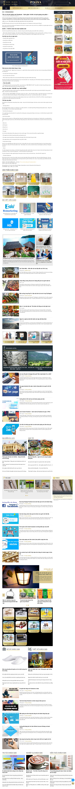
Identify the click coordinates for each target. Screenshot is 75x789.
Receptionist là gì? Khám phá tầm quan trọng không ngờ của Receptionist (37, 776)
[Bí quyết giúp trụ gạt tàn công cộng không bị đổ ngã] (11, 485)
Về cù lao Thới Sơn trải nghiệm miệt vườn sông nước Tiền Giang (14, 471)
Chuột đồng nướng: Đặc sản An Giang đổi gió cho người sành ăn (35, 280)
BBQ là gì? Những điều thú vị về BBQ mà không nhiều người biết (37, 785)
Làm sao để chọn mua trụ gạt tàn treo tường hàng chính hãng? (42, 491)
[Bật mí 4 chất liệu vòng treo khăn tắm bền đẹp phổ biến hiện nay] (10, 594)
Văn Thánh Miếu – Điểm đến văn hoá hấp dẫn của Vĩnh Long (33, 268)
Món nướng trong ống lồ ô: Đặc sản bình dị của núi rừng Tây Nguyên (36, 293)
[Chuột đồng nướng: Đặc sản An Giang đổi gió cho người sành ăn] (10, 285)
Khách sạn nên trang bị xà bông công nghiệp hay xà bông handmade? (60, 782)
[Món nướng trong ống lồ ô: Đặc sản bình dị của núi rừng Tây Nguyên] (10, 298)
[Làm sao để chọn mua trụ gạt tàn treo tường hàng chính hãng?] (42, 485)
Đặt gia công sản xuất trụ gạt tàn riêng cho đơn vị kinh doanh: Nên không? (27, 491)
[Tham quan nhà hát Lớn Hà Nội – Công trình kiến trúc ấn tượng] (14, 448)
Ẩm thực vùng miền (28, 295)
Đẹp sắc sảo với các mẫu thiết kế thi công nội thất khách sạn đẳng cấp (40, 683)
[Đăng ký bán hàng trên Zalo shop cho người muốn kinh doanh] (27, 223)
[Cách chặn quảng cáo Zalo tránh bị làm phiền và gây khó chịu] (10, 544)
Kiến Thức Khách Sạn (33, 8)
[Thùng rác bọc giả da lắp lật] (34, 191)
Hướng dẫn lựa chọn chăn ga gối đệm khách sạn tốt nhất (12, 680)
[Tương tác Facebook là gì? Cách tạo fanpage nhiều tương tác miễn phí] (45, 223)
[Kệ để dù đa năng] (9, 179)
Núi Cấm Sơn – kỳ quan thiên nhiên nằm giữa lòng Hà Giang (40, 368)
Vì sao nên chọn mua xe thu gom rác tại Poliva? (26, 600)
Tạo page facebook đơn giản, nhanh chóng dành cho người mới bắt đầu (35, 386)
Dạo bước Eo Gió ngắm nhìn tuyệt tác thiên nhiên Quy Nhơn (39, 461)
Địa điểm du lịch (28, 270)
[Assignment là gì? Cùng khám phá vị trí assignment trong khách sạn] (44, 258)
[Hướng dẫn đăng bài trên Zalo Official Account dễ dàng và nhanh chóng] (10, 731)
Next (51, 595)
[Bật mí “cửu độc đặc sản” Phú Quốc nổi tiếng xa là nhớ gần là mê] (10, 311)
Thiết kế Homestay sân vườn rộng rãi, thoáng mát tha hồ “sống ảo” (40, 680)
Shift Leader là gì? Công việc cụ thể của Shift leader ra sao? (37, 779)
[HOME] (6, 8)
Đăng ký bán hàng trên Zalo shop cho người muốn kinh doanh (28, 229)
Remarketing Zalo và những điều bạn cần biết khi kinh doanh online (10, 214)
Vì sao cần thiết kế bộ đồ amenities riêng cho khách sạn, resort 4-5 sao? (12, 785)
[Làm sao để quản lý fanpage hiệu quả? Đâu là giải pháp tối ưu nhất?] (10, 378)
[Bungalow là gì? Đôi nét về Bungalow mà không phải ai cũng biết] (19, 256)
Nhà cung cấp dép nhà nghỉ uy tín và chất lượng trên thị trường (14, 669)
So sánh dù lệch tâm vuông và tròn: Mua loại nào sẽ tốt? (12, 771)
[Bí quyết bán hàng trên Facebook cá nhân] (10, 692)
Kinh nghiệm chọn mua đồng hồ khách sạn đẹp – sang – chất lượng (12, 779)
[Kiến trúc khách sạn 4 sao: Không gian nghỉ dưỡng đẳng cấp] (40, 660)
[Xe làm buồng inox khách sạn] (46, 179)
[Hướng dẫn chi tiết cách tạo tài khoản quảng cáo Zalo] (10, 403)
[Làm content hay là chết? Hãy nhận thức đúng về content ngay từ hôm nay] (10, 557)
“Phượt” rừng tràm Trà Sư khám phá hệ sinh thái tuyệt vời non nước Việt (13, 465)
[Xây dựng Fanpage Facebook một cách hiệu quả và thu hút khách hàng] (10, 505)
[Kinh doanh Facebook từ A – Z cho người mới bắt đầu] (27, 207)
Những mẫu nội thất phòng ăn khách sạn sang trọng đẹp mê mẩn (40, 674)
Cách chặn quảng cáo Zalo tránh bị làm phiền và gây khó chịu (33, 539)
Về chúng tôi (58, 8)
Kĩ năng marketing (9, 12)
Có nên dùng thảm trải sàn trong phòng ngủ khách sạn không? (12, 776)
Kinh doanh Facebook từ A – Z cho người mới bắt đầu (27, 214)
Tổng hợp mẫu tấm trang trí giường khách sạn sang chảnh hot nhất (13, 683)
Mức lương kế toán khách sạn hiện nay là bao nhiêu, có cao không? (37, 782)
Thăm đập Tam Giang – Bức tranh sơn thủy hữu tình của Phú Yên (40, 471)
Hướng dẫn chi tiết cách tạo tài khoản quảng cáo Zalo (32, 399)
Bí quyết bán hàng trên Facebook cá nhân (29, 688)
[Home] (3, 12)
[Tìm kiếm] (69, 3)
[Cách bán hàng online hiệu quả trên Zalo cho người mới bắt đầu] (10, 518)
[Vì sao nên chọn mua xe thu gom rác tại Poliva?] (27, 594)
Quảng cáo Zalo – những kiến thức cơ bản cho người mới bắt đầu (10, 229)
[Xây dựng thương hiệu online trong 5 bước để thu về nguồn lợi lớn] (10, 743)
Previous (3, 595)
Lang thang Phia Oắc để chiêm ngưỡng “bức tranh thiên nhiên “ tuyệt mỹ (15, 368)
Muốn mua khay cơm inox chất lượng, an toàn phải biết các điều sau (61, 779)
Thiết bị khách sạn (17, 8)
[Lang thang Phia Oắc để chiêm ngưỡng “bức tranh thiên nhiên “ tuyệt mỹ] (15, 358)
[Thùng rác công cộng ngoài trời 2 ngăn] (9, 191)
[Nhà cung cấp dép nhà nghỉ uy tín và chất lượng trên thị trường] (14, 660)
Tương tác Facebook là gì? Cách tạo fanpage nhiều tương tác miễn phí (45, 229)
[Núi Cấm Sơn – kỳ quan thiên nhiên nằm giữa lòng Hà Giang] (40, 358)
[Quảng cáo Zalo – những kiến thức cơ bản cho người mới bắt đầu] (10, 223)
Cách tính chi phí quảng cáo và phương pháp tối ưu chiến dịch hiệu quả (45, 214)
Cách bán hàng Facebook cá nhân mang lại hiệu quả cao (33, 700)
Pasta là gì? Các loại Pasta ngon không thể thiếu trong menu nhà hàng (61, 776)
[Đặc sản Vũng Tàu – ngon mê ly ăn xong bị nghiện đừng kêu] (40, 448)
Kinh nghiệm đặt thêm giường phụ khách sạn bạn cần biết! (13, 674)
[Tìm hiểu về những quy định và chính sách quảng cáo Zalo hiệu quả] (10, 429)
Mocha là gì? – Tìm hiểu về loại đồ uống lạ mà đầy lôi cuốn (37, 771)
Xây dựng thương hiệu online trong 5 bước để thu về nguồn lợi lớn (35, 739)
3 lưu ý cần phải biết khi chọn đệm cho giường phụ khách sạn (13, 677)
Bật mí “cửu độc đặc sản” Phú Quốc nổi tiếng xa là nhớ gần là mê (35, 306)
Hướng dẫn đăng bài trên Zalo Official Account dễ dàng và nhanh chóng (35, 727)
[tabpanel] (11, 487)
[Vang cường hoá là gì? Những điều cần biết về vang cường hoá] (44, 244)
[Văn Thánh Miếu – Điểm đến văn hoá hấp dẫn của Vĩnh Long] (10, 272)
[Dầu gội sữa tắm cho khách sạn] (46, 191)
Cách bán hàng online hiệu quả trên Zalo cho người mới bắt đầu (34, 514)
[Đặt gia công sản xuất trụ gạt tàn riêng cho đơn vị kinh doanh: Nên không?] (26, 485)
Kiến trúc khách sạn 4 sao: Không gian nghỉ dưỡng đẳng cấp (40, 669)
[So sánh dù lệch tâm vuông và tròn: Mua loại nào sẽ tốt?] (13, 762)
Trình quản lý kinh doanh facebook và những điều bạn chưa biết (34, 526)
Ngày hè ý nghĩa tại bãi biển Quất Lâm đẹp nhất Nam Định (33, 319)
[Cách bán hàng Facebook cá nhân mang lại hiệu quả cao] (10, 705)
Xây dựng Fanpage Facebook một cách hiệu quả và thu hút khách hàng (35, 501)
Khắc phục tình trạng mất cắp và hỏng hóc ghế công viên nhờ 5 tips (60, 785)
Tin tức (46, 8)
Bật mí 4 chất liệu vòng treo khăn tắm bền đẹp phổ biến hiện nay (10, 601)
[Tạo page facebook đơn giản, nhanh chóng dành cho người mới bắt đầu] (10, 390)
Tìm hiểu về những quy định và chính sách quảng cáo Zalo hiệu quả (35, 424)
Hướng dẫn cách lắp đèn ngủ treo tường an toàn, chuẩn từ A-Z (44, 573)
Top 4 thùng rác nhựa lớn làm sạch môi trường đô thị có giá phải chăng (44, 601)
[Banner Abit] (63, 89)
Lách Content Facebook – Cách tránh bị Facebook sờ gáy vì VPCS (35, 411)
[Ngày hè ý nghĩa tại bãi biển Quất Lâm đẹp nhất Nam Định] (10, 323)
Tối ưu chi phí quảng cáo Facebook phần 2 (28, 162)
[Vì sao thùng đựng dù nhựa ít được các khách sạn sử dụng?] (61, 762)
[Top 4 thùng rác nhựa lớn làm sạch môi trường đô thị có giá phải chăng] (45, 594)
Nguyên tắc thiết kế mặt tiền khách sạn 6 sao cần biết (38, 677)
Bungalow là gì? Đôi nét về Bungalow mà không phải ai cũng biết (18, 258)
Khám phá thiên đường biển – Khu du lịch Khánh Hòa (38, 468)
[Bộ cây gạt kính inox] (21, 191)
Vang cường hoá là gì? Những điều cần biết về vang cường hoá (43, 247)
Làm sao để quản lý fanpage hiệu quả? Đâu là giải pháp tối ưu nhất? (35, 374)
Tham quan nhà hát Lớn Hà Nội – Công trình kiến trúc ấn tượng (13, 457)
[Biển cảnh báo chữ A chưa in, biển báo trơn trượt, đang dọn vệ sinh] (34, 179)
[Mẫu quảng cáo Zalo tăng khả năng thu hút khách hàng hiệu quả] (10, 718)
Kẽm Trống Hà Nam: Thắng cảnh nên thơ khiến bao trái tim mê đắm (14, 462)
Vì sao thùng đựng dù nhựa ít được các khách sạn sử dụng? (60, 771)
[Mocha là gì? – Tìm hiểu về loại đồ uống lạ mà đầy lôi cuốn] (37, 762)
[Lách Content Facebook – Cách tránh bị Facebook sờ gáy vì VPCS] (10, 416)
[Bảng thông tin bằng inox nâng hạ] (21, 179)
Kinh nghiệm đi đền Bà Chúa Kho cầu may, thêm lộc (12, 468)
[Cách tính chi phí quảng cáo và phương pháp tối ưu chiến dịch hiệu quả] (45, 207)
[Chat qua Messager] (72, 780)
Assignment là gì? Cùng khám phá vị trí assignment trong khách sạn (44, 262)
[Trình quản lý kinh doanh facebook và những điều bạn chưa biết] (10, 531)
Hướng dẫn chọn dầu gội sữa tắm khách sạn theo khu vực (13, 782)
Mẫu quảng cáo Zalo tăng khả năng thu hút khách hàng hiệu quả (34, 713)
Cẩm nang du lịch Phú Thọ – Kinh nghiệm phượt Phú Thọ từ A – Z (40, 465)
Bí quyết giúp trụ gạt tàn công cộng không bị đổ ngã (10, 491)
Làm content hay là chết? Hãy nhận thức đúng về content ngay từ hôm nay (35, 553)
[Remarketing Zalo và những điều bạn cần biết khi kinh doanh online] (10, 207)
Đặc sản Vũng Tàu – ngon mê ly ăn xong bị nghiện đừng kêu (39, 457)
